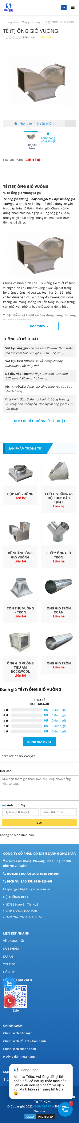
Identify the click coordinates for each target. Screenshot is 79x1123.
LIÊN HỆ (9, 972)
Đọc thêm (38, 326)
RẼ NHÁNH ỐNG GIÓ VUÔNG (20, 555)
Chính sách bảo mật (17, 1033)
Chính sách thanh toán (19, 1049)
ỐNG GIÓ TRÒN (59, 663)
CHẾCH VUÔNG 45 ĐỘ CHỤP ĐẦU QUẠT (59, 498)
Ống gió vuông (31, 22)
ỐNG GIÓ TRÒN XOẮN (59, 610)
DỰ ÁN (8, 956)
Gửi (39, 823)
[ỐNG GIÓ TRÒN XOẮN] (59, 586)
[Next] (69, 83)
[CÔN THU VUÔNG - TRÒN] (20, 586)
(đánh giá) (29, 37)
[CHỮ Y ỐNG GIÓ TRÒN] (59, 531)
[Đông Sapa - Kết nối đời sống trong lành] (23, 7)
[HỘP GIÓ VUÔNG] (20, 472)
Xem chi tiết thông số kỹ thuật (39, 421)
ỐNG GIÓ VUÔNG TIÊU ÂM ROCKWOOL (20, 667)
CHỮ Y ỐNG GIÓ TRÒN (58, 555)
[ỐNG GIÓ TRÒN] (59, 641)
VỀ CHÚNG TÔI (13, 941)
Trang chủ (11, 22)
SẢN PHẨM (11, 948)
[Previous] (10, 83)
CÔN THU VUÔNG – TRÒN (20, 610)
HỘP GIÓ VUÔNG (20, 494)
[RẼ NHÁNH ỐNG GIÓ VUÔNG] (20, 531)
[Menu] (73, 7)
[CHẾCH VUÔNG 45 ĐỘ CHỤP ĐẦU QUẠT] (59, 472)
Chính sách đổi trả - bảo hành (24, 1041)
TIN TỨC (9, 964)
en (64, 7)
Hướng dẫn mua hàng (19, 1057)
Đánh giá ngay (39, 742)
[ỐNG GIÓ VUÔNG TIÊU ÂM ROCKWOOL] (20, 641)
